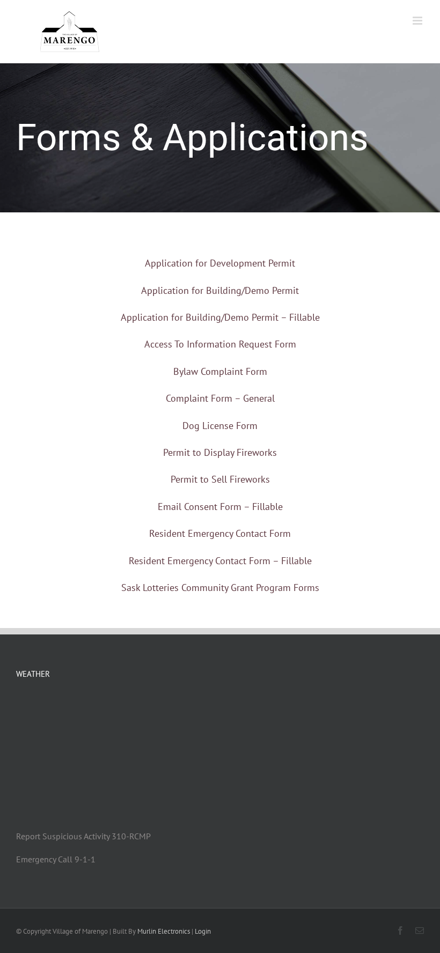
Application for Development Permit (220, 263)
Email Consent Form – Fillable (220, 506)
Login (203, 931)
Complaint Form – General (220, 398)
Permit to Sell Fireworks (220, 479)
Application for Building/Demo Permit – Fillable (220, 317)
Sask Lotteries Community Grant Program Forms (220, 587)
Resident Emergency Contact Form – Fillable (220, 561)
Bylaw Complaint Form (220, 371)
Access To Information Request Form (220, 344)
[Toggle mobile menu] (418, 20)
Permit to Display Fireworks (220, 452)
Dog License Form (220, 425)
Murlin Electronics (163, 931)
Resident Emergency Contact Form (220, 533)
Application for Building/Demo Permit (220, 290)
